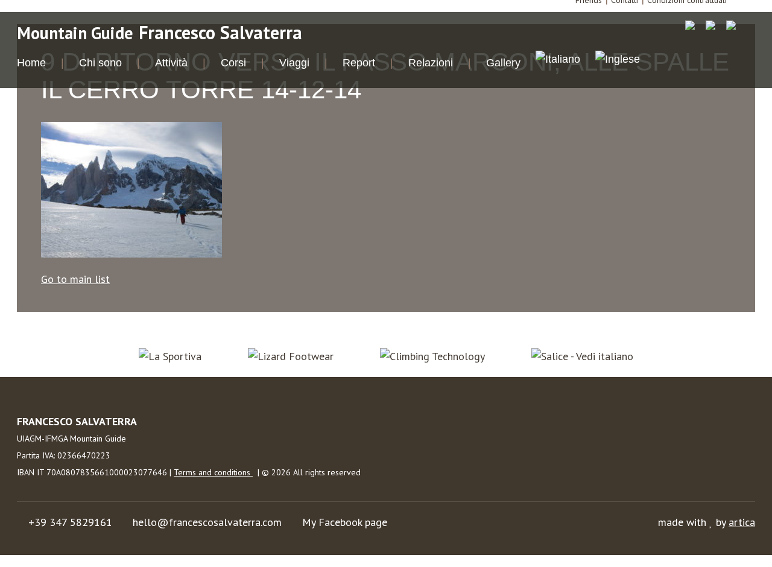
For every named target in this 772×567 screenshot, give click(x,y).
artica (742, 522)
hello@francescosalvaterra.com (207, 522)
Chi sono (100, 63)
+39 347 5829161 (70, 522)
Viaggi (294, 63)
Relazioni (430, 63)
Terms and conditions (213, 472)
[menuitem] (558, 61)
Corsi (233, 63)
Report (359, 63)
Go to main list (75, 279)
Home (31, 63)
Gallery (503, 63)
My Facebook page (344, 522)
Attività (171, 63)
